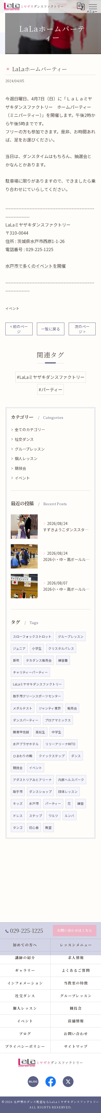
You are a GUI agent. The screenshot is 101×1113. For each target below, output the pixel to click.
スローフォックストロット (32, 636)
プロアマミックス (58, 720)
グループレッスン (30, 449)
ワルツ (53, 815)
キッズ (18, 803)
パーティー (53, 803)
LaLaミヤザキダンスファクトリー (37, 684)
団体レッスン (68, 791)
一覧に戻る (50, 328)
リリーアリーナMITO (60, 744)
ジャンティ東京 (50, 708)
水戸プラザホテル (26, 744)
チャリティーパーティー (30, 672)
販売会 (72, 708)
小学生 (37, 648)
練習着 (63, 660)
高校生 (40, 732)
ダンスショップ (40, 791)
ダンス (76, 756)
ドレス (18, 815)
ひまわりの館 (22, 756)
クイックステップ (52, 756)
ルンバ (69, 815)
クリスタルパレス (61, 648)
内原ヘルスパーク (71, 779)
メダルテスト (22, 708)
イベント (12, 308)
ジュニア (19, 648)
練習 (80, 803)
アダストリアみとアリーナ (32, 779)
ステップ (35, 815)
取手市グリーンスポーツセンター (37, 696)
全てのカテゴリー (30, 429)
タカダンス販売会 (39, 660)
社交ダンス (24, 439)
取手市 (18, 791)
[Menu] (92, 6)
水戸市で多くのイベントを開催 (35, 265)
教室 (48, 827)
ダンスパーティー (26, 720)
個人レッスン (26, 458)
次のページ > (82, 329)
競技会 (20, 468)
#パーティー (50, 389)
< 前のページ (19, 329)
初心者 (34, 827)
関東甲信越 (21, 732)
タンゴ (18, 827)
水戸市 (34, 803)
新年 (16, 660)
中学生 (56, 732)
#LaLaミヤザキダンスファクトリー (51, 377)
